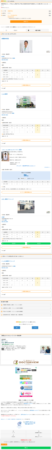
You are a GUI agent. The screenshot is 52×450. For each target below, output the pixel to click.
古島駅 (3, 217)
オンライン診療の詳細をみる (26, 192)
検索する (26, 21)
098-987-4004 (5, 114)
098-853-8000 (5, 59)
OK (26, 448)
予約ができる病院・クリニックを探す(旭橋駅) (13, 311)
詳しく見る (4, 444)
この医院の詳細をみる (26, 85)
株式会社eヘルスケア (28, 403)
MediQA (13, 436)
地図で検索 (37, 30)
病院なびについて (38, 436)
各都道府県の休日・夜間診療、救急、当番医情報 (13, 314)
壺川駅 (3, 56)
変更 (49, 15)
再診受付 (39, 243)
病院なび (3, 1)
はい (17, 327)
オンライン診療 (12, 149)
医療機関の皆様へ (38, 432)
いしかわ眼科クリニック (8, 261)
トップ (13, 432)
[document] (26, 63)
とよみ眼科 (5, 94)
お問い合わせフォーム (25, 414)
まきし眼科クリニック (8, 199)
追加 (49, 13)
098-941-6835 (5, 221)
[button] (3, 349)
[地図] (14, 58)
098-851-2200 (5, 267)
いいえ (35, 327)
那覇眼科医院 (5, 38)
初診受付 (14, 243)
